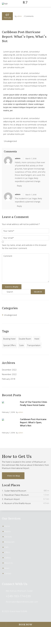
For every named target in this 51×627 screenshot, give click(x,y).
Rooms (7, 531)
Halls (6, 547)
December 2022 (9, 369)
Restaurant (9, 542)
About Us (8, 563)
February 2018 (8, 379)
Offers (7, 552)
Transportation (33, 345)
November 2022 (9, 374)
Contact (7, 573)
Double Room (25, 338)
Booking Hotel (9, 338)
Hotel (36, 338)
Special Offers (9, 345)
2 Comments (28, 16)
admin (19, 16)
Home (7, 526)
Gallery (7, 557)
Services (8, 536)
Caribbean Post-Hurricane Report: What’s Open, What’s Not (24, 37)
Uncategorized (10, 141)
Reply (19, 185)
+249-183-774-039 (18, 596)
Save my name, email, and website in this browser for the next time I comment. (24, 246)
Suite (21, 345)
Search (38, 291)
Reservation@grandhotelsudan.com (22, 601)
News (6, 568)
